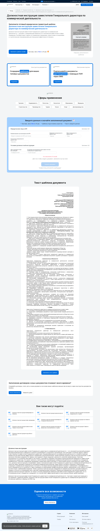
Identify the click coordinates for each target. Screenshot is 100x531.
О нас (70, 516)
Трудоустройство (28, 10)
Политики (59, 168)
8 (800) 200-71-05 (76, 1)
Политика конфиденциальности (87, 523)
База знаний (85, 516)
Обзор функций (61, 516)
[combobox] (28, 136)
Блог (20, 1)
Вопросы (15, 1)
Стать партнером (73, 522)
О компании (9, 1)
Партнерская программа (49, 1)
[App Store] (71, 528)
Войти (91, 1)
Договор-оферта (86, 519)
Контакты (24, 1)
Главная (18, 10)
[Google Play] (81, 528)
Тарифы (28, 4)
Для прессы (72, 519)
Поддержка (85, 1)
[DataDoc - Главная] (10, 4)
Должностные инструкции (44, 10)
